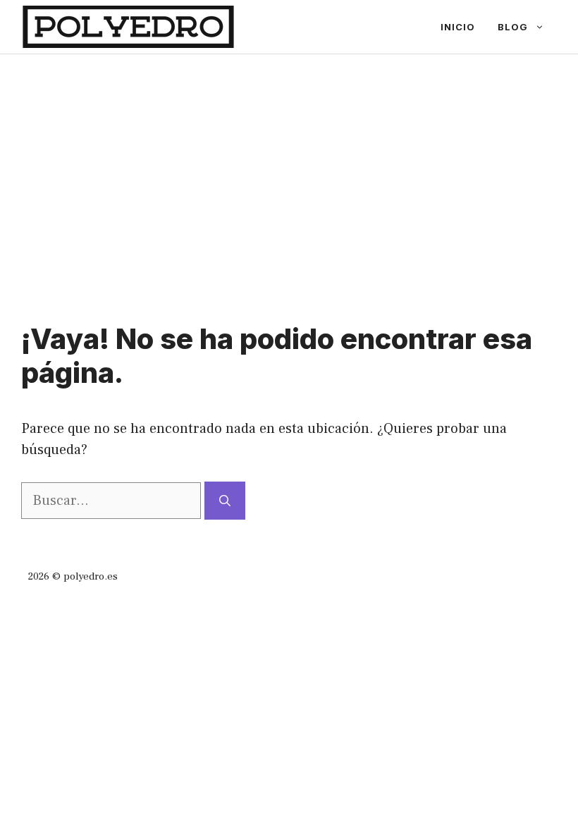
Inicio (458, 26)
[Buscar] (224, 501)
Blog (513, 26)
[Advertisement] (289, 160)
